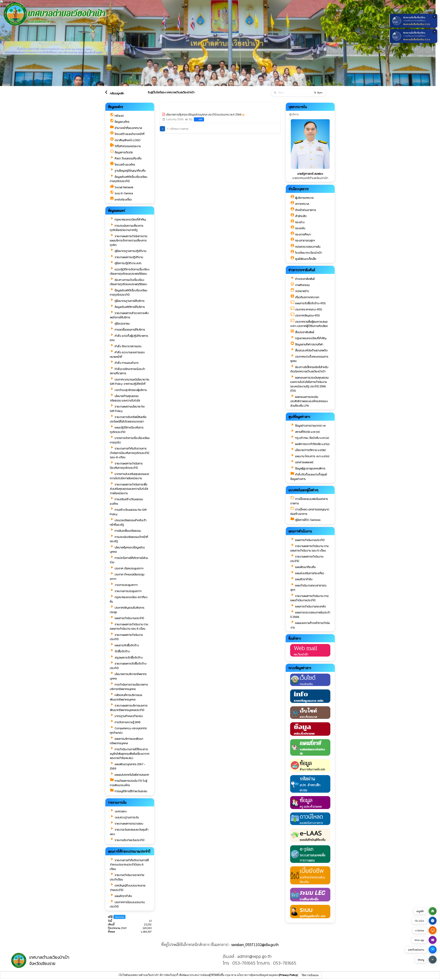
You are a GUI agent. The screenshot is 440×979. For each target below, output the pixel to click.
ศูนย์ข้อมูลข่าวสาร (299, 417)
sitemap (119, 917)
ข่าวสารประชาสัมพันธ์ (302, 270)
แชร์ (200, 119)
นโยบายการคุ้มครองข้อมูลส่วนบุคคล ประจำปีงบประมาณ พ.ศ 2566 (205, 114)
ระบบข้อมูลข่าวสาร (299, 668)
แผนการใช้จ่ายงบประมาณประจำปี (129, 851)
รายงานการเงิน (117, 802)
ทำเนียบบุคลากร (299, 189)
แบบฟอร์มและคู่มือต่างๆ (303, 490)
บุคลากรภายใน (298, 107)
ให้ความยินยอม (310, 975)
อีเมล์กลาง (294, 638)
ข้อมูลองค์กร (115, 107)
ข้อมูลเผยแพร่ (116, 210)
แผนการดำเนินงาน (300, 531)
